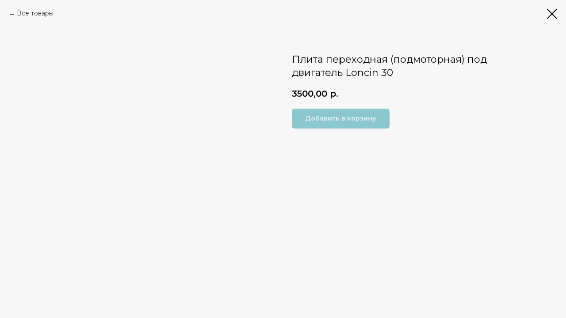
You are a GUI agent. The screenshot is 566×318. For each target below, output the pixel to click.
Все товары (35, 13)
